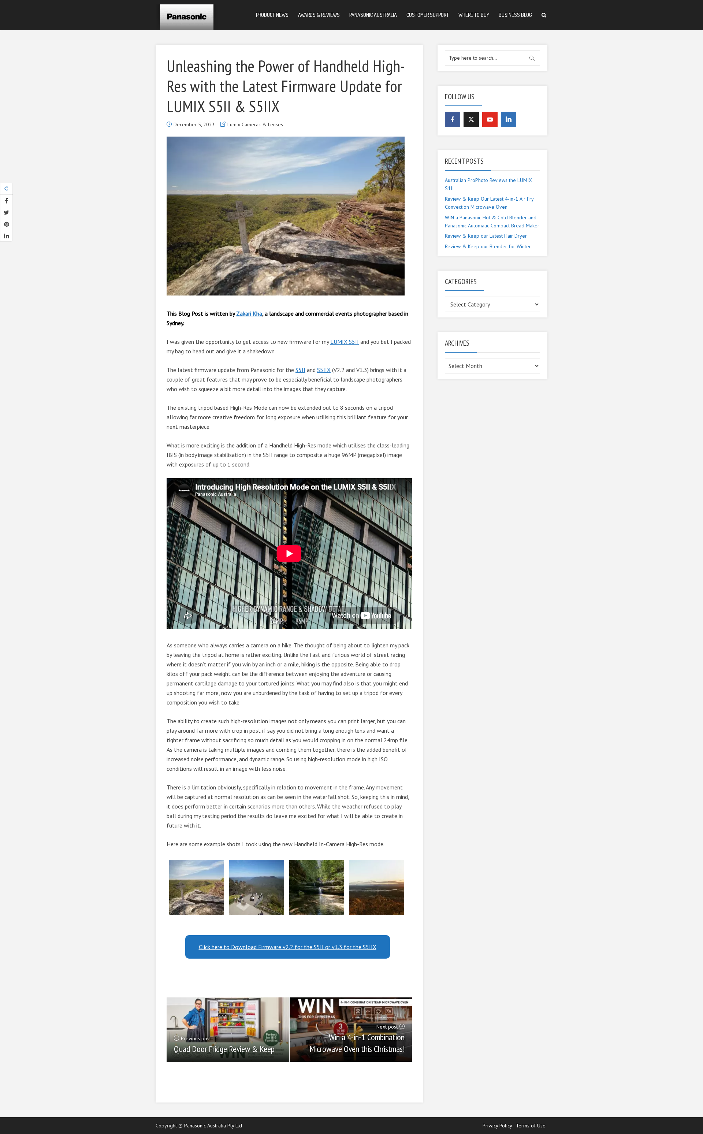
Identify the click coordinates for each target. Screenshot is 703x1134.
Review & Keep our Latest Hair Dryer (486, 236)
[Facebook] (452, 119)
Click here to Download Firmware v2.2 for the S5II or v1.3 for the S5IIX (287, 947)
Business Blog (515, 15)
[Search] (543, 15)
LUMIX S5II (344, 341)
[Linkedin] (508, 119)
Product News (272, 15)
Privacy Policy (497, 1125)
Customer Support (427, 15)
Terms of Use (531, 1125)
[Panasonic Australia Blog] (187, 14)
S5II (300, 369)
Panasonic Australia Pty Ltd (213, 1125)
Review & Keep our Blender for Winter (488, 246)
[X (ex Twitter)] (471, 119)
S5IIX (324, 369)
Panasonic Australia (373, 15)
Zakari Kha (249, 313)
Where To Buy (473, 15)
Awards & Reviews (319, 15)
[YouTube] (490, 119)
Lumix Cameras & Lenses (255, 124)
